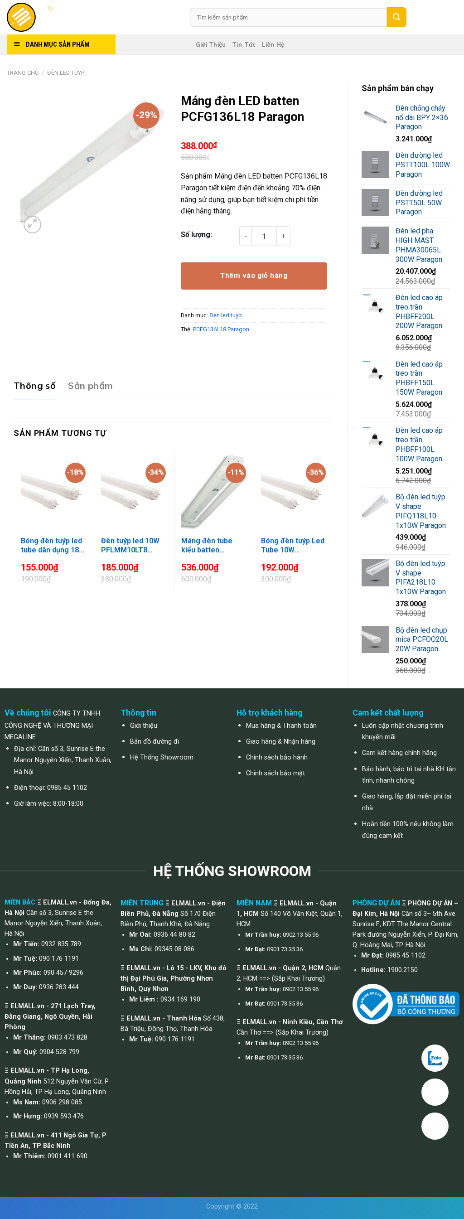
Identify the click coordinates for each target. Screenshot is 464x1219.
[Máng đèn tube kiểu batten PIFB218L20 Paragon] (213, 491)
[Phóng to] (32, 224)
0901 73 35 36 (285, 949)
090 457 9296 (63, 973)
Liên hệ (273, 44)
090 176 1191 (59, 959)
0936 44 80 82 (174, 934)
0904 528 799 (59, 1052)
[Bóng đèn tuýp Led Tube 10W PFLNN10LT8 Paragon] (293, 491)
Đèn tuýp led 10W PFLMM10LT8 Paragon (130, 546)
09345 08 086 (174, 949)
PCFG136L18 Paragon (221, 329)
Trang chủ (23, 72)
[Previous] (18, 527)
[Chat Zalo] (435, 1058)
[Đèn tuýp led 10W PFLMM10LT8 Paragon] (133, 491)
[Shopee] (435, 1126)
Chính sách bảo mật (275, 773)
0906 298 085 (62, 1102)
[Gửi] (396, 17)
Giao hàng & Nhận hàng (280, 741)
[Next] (329, 527)
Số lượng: (196, 234)
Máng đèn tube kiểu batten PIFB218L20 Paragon (206, 546)
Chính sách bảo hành (277, 757)
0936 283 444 (59, 987)
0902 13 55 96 (301, 934)
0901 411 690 (67, 1156)
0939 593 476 (64, 1116)
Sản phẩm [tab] (90, 385)
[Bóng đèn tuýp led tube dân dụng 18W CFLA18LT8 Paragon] (53, 491)
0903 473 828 (67, 1037)
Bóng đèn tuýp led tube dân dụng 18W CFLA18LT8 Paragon (53, 546)
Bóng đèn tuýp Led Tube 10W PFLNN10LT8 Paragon (292, 546)
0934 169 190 (180, 999)
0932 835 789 (61, 944)
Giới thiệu (211, 44)
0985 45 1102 (67, 788)
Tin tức (244, 44)
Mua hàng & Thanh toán (281, 726)
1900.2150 (402, 970)
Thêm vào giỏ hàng (253, 275)
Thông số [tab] (35, 385)
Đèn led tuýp (65, 72)
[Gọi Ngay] (435, 1092)
